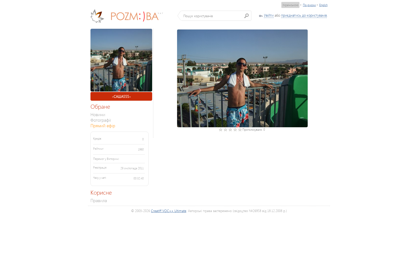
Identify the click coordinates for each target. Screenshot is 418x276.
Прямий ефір (102, 125)
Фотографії (100, 120)
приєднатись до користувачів (304, 15)
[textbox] (216, 16)
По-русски (309, 5)
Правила (98, 200)
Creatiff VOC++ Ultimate (168, 210)
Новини (97, 114)
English (323, 5)
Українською (290, 5)
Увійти (269, 15)
